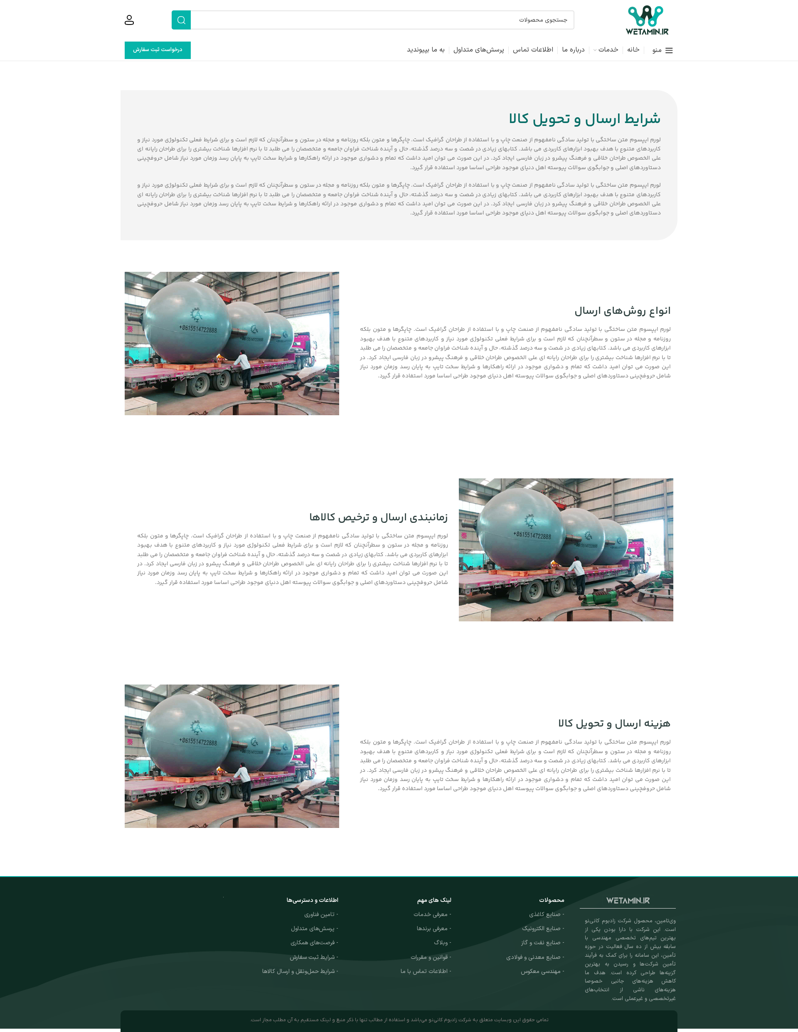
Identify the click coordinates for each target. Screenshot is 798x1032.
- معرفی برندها (434, 928)
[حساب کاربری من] (129, 20)
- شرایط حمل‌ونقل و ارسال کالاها (300, 971)
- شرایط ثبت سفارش (314, 957)
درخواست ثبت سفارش (157, 50)
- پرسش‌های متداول (314, 928)
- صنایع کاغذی (546, 914)
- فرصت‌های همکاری (314, 942)
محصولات (551, 900)
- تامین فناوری (321, 914)
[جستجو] (181, 20)
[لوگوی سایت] (647, 19)
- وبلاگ (442, 942)
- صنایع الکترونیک (543, 928)
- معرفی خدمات (432, 914)
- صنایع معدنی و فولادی (535, 957)
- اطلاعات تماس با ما (426, 971)
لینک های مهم (434, 900)
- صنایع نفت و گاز (542, 942)
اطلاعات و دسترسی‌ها (312, 900)
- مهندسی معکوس (542, 971)
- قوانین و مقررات (431, 957)
